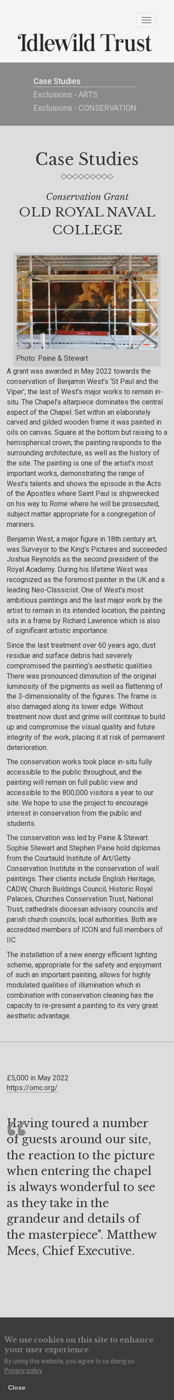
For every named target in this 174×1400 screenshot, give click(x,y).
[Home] (87, 42)
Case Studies (57, 81)
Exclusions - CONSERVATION (85, 107)
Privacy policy (23, 1370)
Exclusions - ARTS (65, 94)
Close (16, 1387)
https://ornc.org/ (32, 1087)
